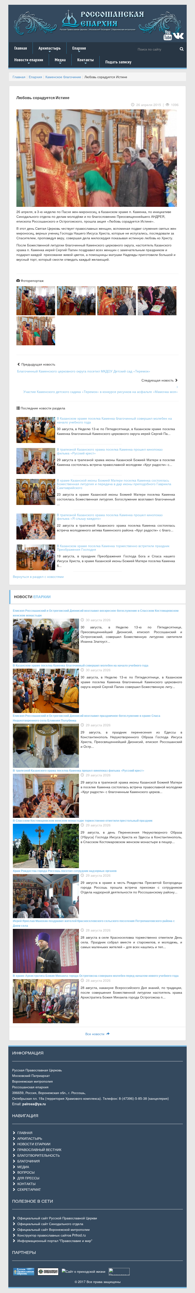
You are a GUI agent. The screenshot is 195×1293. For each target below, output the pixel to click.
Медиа (60, 61)
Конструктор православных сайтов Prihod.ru (50, 1235)
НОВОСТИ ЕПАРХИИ (32, 1143)
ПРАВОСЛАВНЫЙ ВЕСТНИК (38, 1149)
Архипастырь (50, 49)
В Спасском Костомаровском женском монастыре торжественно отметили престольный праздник (82, 820)
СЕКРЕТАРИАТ (28, 1189)
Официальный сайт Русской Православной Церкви (56, 1218)
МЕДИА (22, 1166)
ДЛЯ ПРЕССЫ (27, 1178)
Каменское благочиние (63, 76)
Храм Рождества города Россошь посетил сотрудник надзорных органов (65, 871)
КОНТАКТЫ (25, 1183)
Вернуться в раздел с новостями (38, 576)
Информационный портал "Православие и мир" (53, 1240)
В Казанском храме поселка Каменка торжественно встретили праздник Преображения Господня (113, 547)
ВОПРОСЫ (24, 1172)
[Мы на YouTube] (167, 37)
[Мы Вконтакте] (178, 37)
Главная (20, 48)
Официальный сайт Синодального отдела (49, 1223)
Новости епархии (28, 61)
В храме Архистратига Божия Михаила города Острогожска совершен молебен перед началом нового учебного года (96, 975)
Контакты (85, 61)
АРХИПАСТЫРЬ (28, 1138)
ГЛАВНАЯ (23, 1132)
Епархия (79, 49)
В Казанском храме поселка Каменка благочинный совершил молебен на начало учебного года (114, 420)
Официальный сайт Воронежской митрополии (52, 1229)
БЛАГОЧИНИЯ (27, 1161)
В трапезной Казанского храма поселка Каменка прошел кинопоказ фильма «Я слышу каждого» (109, 516)
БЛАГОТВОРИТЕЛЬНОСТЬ (37, 1155)
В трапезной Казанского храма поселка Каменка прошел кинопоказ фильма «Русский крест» (109, 451)
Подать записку (118, 62)
